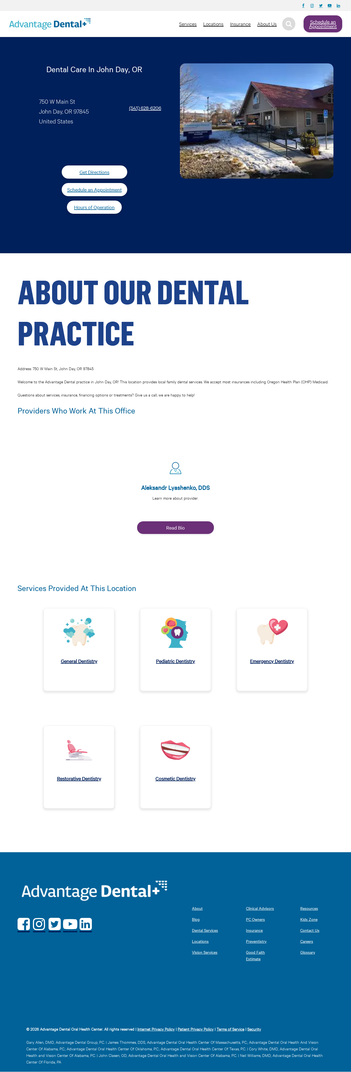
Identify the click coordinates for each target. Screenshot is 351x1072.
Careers (306, 941)
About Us (267, 24)
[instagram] (39, 924)
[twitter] (55, 924)
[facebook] (24, 924)
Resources (309, 908)
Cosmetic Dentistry (175, 778)
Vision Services (204, 952)
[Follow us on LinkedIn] (338, 5)
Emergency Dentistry (272, 661)
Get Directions (94, 172)
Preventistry (256, 941)
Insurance (240, 24)
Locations (213, 24)
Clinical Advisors (260, 908)
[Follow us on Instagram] (312, 5)
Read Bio (175, 527)
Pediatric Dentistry (175, 661)
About (197, 908)
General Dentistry (79, 661)
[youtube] (70, 924)
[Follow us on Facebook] (303, 5)
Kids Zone (309, 919)
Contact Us (309, 930)
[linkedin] (86, 924)
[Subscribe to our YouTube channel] (329, 5)
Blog (196, 919)
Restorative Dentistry (79, 778)
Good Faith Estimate (255, 955)
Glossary (307, 952)
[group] (175, 495)
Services (188, 24)
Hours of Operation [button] (94, 207)
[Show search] (288, 23)
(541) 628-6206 (145, 108)
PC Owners (255, 919)
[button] (175, 493)
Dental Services (205, 930)
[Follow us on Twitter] (320, 5)
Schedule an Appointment (323, 23)
